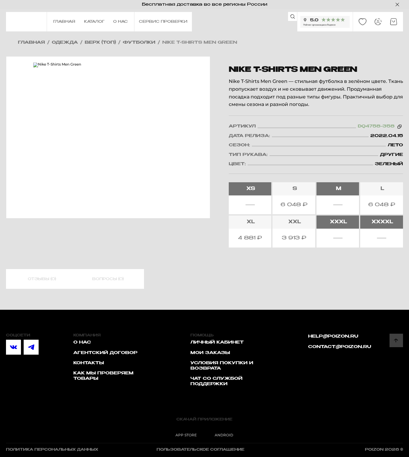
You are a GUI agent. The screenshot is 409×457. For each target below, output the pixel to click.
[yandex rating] (325, 22)
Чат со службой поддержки (216, 381)
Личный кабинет (217, 342)
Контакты (88, 363)
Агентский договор (105, 353)
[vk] (13, 347)
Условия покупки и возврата (221, 366)
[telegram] (31, 347)
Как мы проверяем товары (103, 376)
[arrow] (396, 340)
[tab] (42, 279)
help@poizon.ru (333, 336)
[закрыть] (397, 4)
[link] (363, 22)
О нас (82, 342)
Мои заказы (210, 353)
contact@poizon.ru (339, 347)
